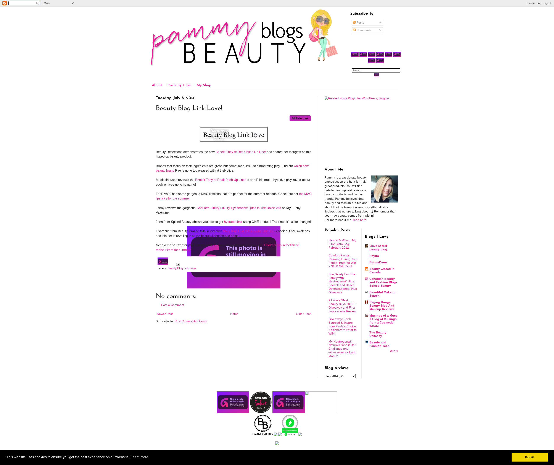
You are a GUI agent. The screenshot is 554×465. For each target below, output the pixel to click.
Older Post (303, 313)
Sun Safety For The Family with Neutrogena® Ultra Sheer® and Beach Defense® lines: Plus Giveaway (343, 283)
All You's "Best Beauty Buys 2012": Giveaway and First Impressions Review (342, 305)
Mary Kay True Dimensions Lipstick (248, 231)
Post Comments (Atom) (191, 321)
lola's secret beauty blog (378, 247)
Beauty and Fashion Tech (379, 344)
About (157, 85)
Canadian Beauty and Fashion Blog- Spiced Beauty (383, 282)
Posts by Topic (179, 85)
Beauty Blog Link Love (181, 268)
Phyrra (374, 255)
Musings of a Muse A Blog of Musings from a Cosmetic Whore (383, 321)
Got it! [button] (529, 457)
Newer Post (165, 313)
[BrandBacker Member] (263, 435)
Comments (363, 30)
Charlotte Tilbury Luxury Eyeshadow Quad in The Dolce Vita (238, 208)
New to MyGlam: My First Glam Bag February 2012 (342, 243)
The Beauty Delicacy (377, 334)
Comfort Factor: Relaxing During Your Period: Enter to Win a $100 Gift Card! (343, 261)
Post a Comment (172, 305)
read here (359, 220)
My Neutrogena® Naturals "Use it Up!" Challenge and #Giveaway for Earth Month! (342, 349)
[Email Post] (177, 263)
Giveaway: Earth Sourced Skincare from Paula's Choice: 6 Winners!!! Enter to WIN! (343, 326)
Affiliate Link (300, 118)
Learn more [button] (139, 457)
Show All (394, 350)
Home (234, 313)
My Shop (203, 85)
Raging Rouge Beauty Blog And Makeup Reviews (381, 305)
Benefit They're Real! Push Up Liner (241, 152)
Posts (360, 22)
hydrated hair (233, 222)
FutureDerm (378, 262)
